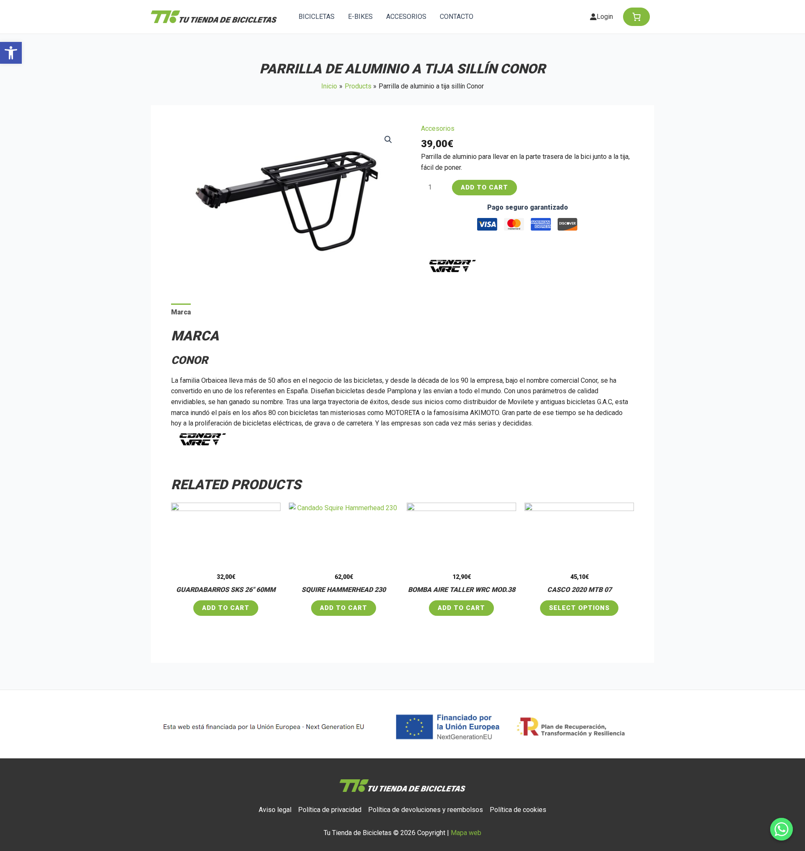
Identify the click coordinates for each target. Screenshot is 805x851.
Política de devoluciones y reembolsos (425, 810)
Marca (181, 312)
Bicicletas (317, 17)
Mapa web (466, 833)
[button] (11, 53)
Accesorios (406, 17)
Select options (579, 608)
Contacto (456, 17)
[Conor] (452, 265)
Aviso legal (275, 810)
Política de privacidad (329, 810)
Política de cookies (518, 810)
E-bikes (360, 17)
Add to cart (484, 187)
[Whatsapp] (781, 829)
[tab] (181, 312)
